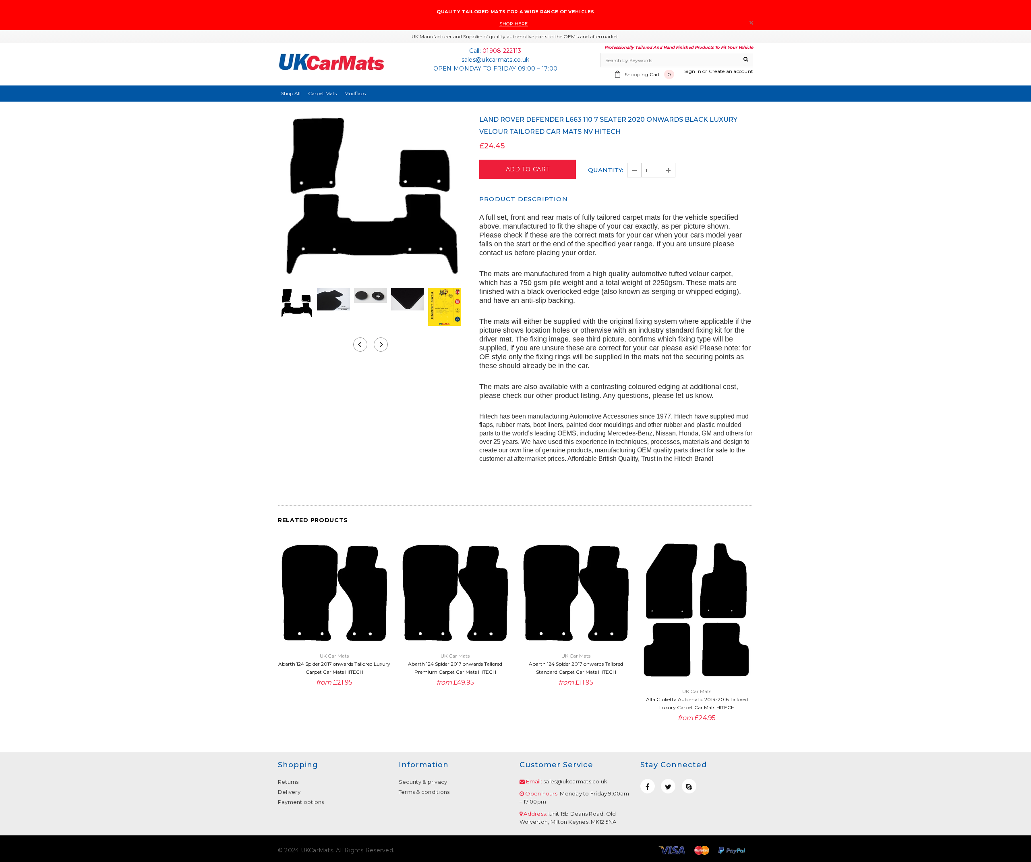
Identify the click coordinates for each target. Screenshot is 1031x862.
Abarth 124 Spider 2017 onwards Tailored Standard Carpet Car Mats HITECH (576, 668)
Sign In (692, 71)
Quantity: (605, 170)
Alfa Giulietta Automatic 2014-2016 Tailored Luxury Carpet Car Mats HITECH (697, 703)
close (751, 23)
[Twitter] (668, 786)
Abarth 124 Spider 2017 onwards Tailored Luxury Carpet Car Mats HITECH (334, 668)
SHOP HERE (513, 24)
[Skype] (689, 786)
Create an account (731, 71)
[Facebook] (647, 786)
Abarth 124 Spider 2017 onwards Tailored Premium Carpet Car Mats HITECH (455, 668)
